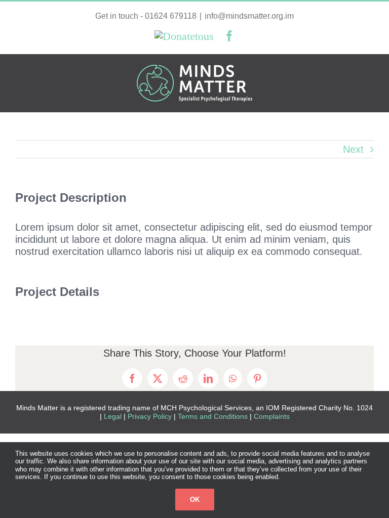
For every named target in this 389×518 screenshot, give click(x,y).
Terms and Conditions (214, 416)
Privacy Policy (151, 416)
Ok (195, 499)
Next (353, 149)
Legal (113, 416)
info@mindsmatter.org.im (249, 16)
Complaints (272, 416)
